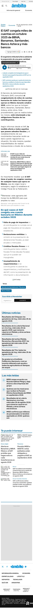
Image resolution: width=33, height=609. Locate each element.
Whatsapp (25, 566)
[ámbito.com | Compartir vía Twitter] (27, 52)
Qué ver (5, 583)
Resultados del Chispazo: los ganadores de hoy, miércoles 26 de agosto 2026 (16, 319)
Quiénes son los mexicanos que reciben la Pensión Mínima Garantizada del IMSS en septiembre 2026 (19, 392)
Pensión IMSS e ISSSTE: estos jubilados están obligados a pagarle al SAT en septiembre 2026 (24, 452)
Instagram (11, 566)
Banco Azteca (6, 291)
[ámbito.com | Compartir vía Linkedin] (29, 52)
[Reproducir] (4, 67)
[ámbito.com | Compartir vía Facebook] (24, 52)
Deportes (5, 579)
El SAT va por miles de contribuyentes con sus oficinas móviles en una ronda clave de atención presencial (20, 156)
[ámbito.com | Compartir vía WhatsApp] (22, 52)
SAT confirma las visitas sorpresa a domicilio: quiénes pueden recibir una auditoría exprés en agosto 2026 (22, 483)
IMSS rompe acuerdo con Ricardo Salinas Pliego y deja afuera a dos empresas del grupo (18, 382)
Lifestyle (20, 576)
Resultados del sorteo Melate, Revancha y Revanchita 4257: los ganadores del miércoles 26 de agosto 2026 (15, 342)
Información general (13, 10)
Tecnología (15, 1)
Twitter (3, 566)
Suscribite (23, 300)
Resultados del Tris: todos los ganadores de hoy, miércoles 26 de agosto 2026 (16, 352)
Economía (28, 10)
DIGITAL (6, 589)
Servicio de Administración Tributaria (13, 287)
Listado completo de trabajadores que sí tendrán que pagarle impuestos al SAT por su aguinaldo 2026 (17, 75)
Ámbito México (3, 25)
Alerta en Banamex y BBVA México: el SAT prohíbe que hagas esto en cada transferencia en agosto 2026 (8, 454)
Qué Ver (23, 1)
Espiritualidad (7, 576)
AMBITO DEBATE (26, 590)
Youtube (21, 566)
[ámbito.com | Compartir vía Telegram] (31, 52)
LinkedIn (16, 566)
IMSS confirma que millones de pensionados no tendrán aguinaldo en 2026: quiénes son (18, 415)
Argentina (16, 583)
